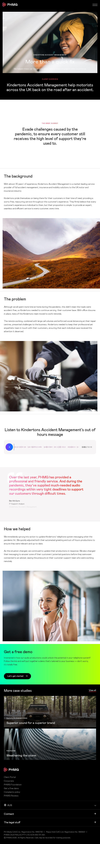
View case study (50, 711)
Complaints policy (12, 792)
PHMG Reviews (11, 795)
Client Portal (10, 777)
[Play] (9, 447)
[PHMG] (10, 5)
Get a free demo (11, 788)
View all (92, 690)
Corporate (9, 781)
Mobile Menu (94, 5)
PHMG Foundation (13, 784)
